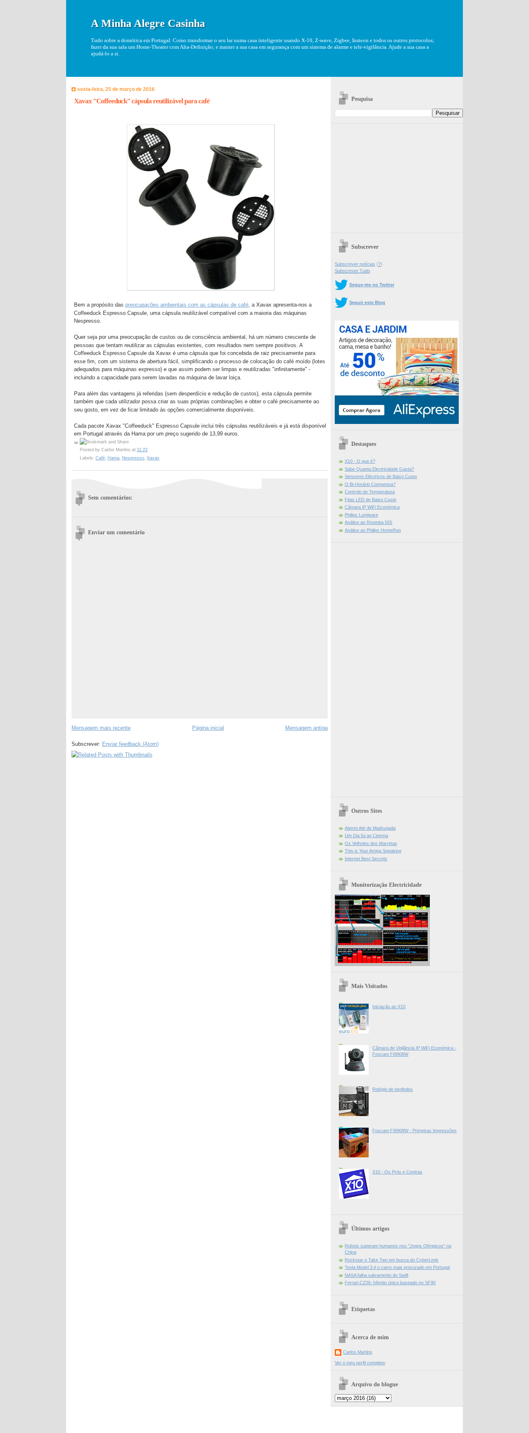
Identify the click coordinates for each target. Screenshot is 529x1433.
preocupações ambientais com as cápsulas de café (186, 305)
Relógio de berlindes (392, 1089)
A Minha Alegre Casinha (148, 23)
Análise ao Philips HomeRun (373, 530)
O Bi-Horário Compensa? (370, 484)
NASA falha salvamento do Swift (376, 1275)
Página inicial (208, 728)
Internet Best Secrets (366, 858)
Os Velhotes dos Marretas (371, 843)
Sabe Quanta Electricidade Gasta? (379, 469)
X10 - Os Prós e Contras (397, 1171)
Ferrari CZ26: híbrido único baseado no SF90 (390, 1282)
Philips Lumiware (361, 514)
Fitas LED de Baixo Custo (370, 499)
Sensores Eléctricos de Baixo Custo (381, 476)
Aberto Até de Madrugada (370, 828)
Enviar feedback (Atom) (130, 744)
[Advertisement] (397, 175)
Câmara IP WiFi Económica (372, 507)
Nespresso (133, 457)
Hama (113, 457)
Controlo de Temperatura (370, 491)
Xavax (153, 457)
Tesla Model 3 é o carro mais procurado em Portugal (397, 1267)
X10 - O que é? (360, 461)
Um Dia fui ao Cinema (366, 835)
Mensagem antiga (306, 728)
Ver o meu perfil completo (360, 1362)
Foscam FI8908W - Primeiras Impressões (414, 1130)
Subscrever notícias (355, 264)
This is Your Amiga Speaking (373, 850)
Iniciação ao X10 (388, 1006)
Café (100, 457)
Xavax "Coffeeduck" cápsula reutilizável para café (142, 101)
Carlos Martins (357, 1352)
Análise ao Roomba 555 (368, 522)
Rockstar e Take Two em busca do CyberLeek (391, 1259)
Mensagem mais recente (101, 728)
